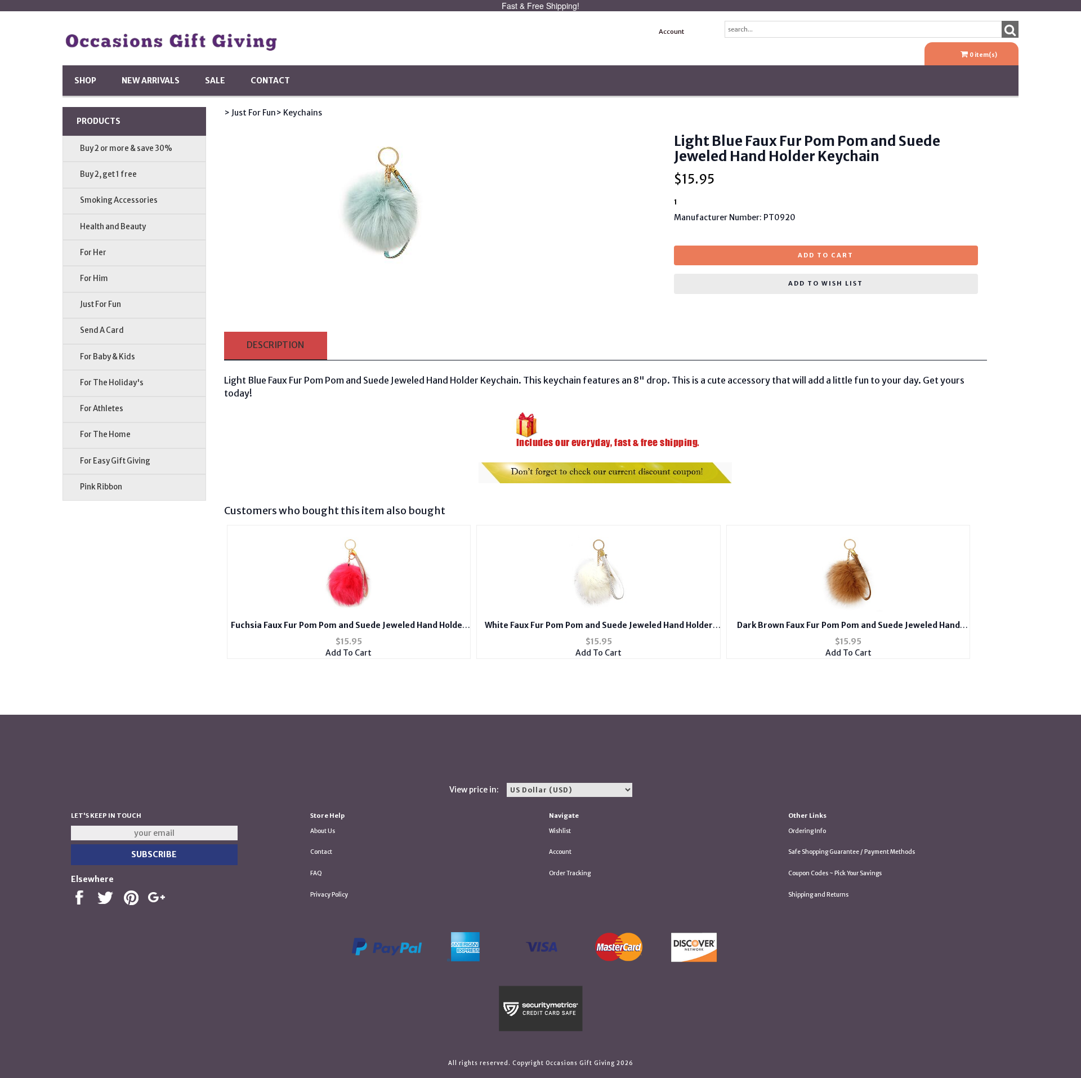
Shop (85, 80)
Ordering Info (807, 831)
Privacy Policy (329, 894)
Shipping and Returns (818, 894)
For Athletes (101, 408)
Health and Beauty (113, 226)
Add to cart (826, 255)
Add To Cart (348, 653)
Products (98, 121)
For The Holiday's (112, 382)
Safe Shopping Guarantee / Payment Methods (851, 852)
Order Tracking (570, 873)
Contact (270, 80)
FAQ (316, 873)
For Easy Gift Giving (115, 461)
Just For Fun (100, 304)
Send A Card (102, 330)
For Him (94, 278)
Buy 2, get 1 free (108, 174)
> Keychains (299, 113)
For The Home (105, 434)
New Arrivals (151, 80)
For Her (93, 252)
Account (671, 31)
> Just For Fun (250, 113)
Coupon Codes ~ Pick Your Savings (835, 873)
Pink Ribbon (101, 487)
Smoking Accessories (119, 200)
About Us (322, 831)
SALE (215, 80)
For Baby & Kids (107, 357)
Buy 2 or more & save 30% (126, 148)
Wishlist (560, 831)
